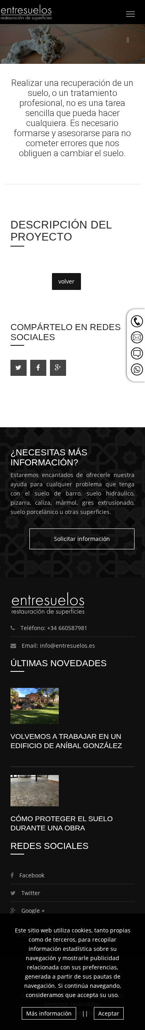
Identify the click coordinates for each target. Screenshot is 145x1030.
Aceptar (108, 1013)
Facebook (31, 875)
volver (66, 281)
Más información (49, 1013)
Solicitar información (82, 539)
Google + (32, 910)
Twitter (30, 893)
